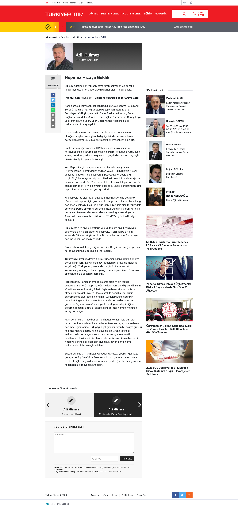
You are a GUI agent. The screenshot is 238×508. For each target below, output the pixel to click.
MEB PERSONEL (110, 13)
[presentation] (55, 27)
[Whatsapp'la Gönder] (53, 110)
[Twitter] (53, 100)
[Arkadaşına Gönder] (53, 115)
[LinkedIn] (53, 105)
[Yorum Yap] (53, 125)
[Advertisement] (169, 62)
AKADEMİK (161, 13)
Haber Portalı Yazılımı (59, 504)
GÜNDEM (93, 13)
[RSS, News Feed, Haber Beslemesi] (189, 495)
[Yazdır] (53, 120)
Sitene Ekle (91, 3)
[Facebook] (53, 95)
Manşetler (56, 3)
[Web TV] (184, 2)
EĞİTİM (148, 13)
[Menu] (176, 14)
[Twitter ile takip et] (182, 495)
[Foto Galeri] (191, 2)
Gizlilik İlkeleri (127, 495)
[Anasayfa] (46, 3)
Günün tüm (183, 26)
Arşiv (81, 3)
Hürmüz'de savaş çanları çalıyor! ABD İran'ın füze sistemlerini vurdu (113, 26)
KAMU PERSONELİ (131, 13)
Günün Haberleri (69, 3)
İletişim (115, 495)
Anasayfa (95, 495)
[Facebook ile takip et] (175, 495)
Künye (105, 495)
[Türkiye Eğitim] (64, 13)
